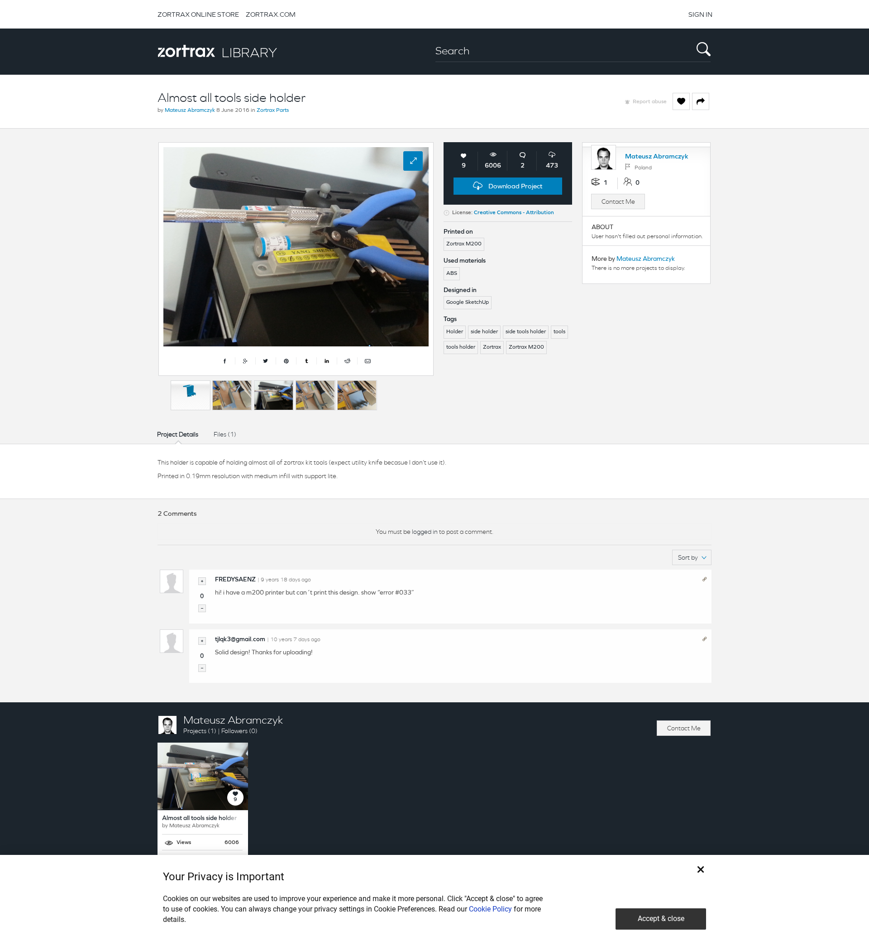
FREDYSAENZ (235, 579)
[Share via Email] (367, 361)
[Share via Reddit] (347, 361)
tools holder (460, 347)
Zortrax (492, 347)
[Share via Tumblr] (306, 361)
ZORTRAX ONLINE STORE (198, 14)
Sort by (688, 557)
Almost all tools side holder (199, 818)
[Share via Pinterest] (286, 361)
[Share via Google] (245, 361)
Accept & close (661, 918)
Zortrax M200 (526, 347)
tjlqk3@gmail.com (240, 639)
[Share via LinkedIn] (327, 361)
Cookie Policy (490, 909)
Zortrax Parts (273, 110)
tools (559, 332)
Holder (454, 332)
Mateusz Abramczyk (190, 110)
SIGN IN (700, 14)
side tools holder (526, 332)
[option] (190, 395)
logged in (425, 531)
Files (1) (225, 434)
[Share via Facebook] (225, 361)
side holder (484, 332)
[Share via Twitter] (266, 361)
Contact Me (618, 201)
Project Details (177, 434)
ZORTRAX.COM (271, 14)
